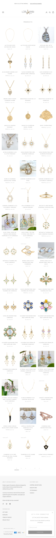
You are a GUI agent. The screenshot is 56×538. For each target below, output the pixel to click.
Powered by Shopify (8, 534)
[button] (1, 4)
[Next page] (39, 468)
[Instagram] (6, 504)
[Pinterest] (10, 504)
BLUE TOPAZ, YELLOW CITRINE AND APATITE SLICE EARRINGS (28, 234)
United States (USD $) (9, 528)
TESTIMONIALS (33, 490)
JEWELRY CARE (33, 487)
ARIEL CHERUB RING (46, 125)
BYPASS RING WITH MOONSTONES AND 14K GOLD (46, 262)
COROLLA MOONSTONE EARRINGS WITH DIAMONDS (28, 428)
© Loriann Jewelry (8, 531)
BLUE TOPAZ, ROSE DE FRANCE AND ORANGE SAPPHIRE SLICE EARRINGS (10, 234)
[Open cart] (53, 12)
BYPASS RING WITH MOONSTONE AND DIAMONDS (28, 262)
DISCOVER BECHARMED (23, 3)
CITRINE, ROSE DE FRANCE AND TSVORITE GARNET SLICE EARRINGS (10, 399)
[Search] (50, 12)
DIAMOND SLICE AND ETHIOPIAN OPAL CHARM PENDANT (10, 456)
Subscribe (40, 532)
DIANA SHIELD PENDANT (46, 454)
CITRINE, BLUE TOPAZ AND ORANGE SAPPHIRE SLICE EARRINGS (28, 371)
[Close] (52, 512)
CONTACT (32, 493)
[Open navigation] (3, 12)
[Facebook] (3, 504)
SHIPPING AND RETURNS (36, 485)
